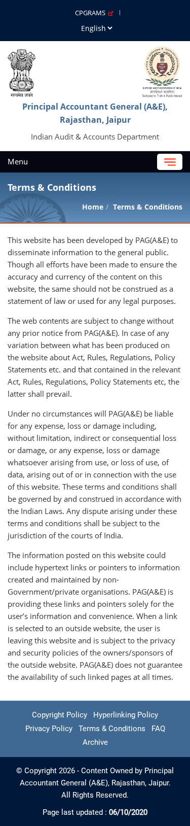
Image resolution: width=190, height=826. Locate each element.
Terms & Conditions (112, 728)
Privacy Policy (48, 728)
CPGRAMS (91, 12)
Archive (95, 742)
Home (92, 207)
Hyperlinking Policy (125, 714)
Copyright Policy (59, 714)
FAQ (158, 728)
